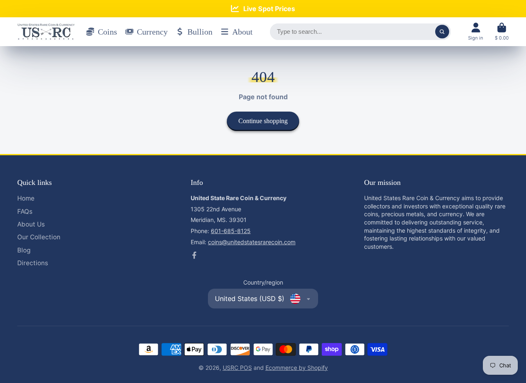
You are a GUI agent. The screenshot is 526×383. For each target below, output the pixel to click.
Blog (23, 250)
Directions (32, 263)
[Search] (442, 32)
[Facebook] (194, 255)
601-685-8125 (231, 230)
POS (246, 367)
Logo (46, 31)
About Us (31, 224)
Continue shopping (263, 120)
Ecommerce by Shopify (296, 367)
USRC (231, 367)
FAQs (24, 211)
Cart (502, 31)
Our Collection (38, 237)
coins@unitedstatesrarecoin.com (251, 241)
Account (475, 31)
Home (26, 198)
